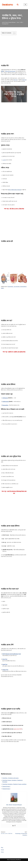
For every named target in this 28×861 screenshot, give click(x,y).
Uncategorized (5, 23)
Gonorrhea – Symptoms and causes (10, 778)
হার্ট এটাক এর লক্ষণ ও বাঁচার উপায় (17, 208)
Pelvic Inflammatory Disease (14, 189)
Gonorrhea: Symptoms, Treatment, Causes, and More (14, 784)
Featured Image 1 (6, 786)
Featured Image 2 (6, 788)
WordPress (18, 859)
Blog (2, 847)
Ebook (2, 849)
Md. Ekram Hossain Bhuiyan (9, 22)
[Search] (17, 4)
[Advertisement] (14, 50)
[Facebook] (15, 825)
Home (2, 852)
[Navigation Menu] (25, 4)
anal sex (24, 79)
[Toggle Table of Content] (13, 33)
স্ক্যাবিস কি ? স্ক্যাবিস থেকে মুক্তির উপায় (16, 351)
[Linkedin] (13, 825)
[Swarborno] (7, 4)
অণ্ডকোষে (4, 159)
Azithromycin (5, 401)
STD (2, 71)
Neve (8, 859)
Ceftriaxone (5, 397)
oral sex (15, 79)
